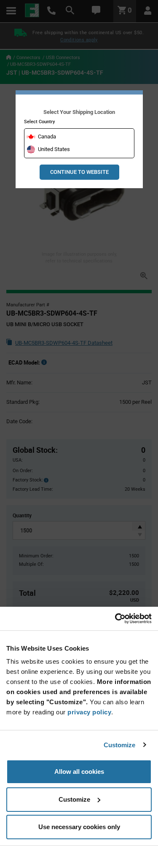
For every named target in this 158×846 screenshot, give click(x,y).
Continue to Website (79, 172)
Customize (120, 745)
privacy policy (89, 712)
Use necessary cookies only (79, 826)
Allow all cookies (79, 771)
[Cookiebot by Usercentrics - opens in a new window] (115, 618)
